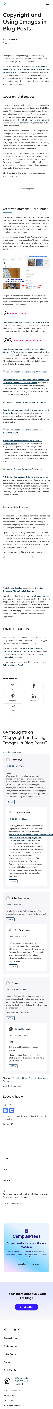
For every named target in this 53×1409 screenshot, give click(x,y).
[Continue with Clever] (11, 1110)
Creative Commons (12, 380)
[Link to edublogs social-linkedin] (15, 1329)
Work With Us (10, 1370)
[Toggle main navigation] (47, 4)
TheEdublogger (11, 1346)
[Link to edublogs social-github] (19, 1329)
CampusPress (10, 1338)
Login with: (7, 1104)
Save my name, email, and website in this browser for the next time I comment (26, 1195)
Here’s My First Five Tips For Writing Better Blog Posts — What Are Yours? (26, 69)
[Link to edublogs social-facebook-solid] (5, 1329)
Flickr (22, 220)
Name (6, 1158)
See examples (20, 1264)
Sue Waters (13, 39)
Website (6, 1180)
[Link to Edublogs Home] (5, 4)
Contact (7, 1362)
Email (6, 1169)
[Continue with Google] (5, 1110)
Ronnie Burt (20, 1029)
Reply (10, 802)
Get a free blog (26, 1307)
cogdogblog (16, 588)
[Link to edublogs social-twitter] (10, 1329)
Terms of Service (10, 1400)
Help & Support (10, 1354)
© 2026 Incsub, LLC (12, 1391)
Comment (8, 1124)
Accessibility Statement (12, 1405)
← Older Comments (12, 752)
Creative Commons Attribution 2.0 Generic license (26, 322)
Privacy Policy (9, 1395)
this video (16, 173)
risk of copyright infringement (35, 120)
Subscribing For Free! (13, 665)
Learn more (34, 1264)
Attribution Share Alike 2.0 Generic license (22, 477)
